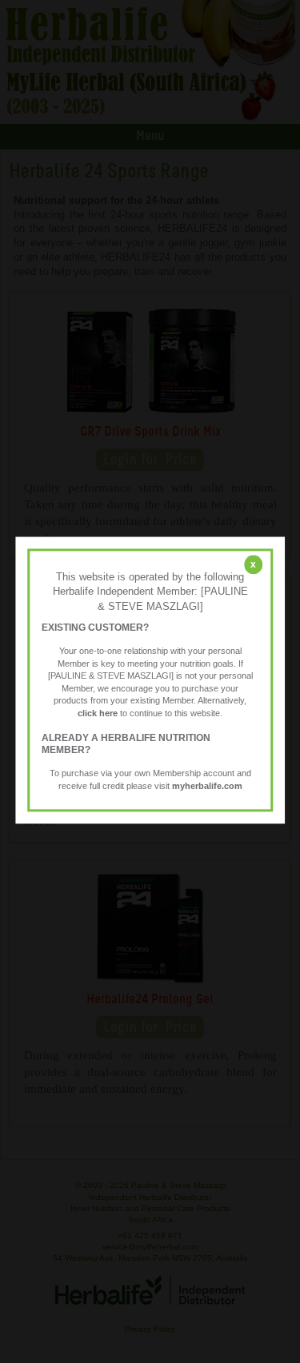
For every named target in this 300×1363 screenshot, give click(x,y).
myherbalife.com (207, 786)
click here (98, 713)
